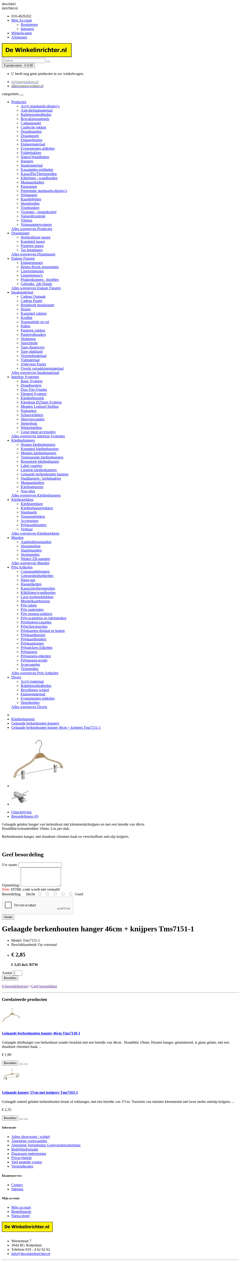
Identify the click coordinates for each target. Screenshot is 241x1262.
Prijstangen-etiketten (36, 656)
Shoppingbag (30, 546)
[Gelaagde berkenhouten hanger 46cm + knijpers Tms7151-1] (38, 786)
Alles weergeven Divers (29, 707)
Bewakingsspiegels (35, 119)
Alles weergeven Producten (31, 229)
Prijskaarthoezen (33, 635)
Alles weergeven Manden (30, 563)
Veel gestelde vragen (26, 1162)
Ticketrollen (29, 669)
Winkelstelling (31, 428)
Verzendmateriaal (33, 356)
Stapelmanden (31, 550)
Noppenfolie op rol (35, 322)
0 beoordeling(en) (15, 986)
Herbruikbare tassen (35, 237)
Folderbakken (31, 153)
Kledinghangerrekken (37, 508)
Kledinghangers (23, 440)
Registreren (29, 25)
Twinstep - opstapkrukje (38, 212)
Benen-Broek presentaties (40, 267)
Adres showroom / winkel (30, 1137)
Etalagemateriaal (33, 144)
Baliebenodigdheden (36, 115)
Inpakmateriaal (32, 165)
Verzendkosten (22, 1166)
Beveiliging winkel (35, 690)
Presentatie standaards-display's (44, 191)
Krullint (26, 318)
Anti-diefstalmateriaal (36, 110)
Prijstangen (29, 195)
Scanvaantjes (30, 664)
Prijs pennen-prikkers (36, 614)
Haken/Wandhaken (35, 157)
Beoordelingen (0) (24, 816)
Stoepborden (30, 203)
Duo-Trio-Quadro (34, 390)
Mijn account (21, 1207)
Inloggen (27, 29)
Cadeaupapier (31, 123)
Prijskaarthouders (33, 525)
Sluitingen (28, 339)
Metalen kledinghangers (38, 453)
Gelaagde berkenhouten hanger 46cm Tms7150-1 (41, 1033)
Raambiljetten (31, 199)
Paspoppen (29, 186)
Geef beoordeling (44, 986)
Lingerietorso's (32, 275)
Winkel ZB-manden (35, 559)
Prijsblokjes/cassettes (36, 622)
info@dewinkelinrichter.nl (30, 1254)
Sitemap (17, 1189)
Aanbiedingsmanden (36, 542)
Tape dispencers (32, 347)
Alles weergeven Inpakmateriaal (35, 373)
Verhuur (27, 529)
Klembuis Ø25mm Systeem (41, 402)
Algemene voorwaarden (29, 1141)
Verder (8, 917)
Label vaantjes (31, 466)
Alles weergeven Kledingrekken (35, 533)
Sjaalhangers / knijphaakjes (41, 478)
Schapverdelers (32, 415)
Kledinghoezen (32, 487)
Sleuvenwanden (32, 419)
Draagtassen (30, 136)
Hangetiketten (31, 584)
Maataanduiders (32, 182)
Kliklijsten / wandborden (39, 178)
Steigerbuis (29, 423)
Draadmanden (31, 131)
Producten (18, 102)
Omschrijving (21, 812)
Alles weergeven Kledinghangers (36, 495)
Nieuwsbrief (20, 1216)
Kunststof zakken (34, 313)
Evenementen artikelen (38, 148)
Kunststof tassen (33, 241)
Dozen (26, 309)
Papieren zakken (33, 330)
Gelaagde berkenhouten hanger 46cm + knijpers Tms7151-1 (56, 727)
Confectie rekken (33, 127)
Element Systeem (33, 394)
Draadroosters (31, 385)
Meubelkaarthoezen (35, 601)
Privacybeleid (21, 1158)
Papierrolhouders (33, 335)
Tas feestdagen (32, 250)
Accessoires (29, 521)
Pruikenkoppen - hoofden (40, 280)
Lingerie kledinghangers (39, 470)
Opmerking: (11, 885)
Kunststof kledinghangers (40, 449)
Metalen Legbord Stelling (40, 406)
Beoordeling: (11, 894)
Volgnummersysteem (36, 225)
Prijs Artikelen (21, 567)
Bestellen (10, 978)
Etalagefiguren (31, 140)
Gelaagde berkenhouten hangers (44, 474)
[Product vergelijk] (26, 1064)
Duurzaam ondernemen (28, 1154)
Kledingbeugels (32, 398)
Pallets (25, 326)
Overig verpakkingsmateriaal (42, 368)
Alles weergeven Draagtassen (33, 254)
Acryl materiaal (32, 681)
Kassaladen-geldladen (37, 170)
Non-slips (28, 491)
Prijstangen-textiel (34, 660)
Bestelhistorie (21, 1212)
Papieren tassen (32, 246)
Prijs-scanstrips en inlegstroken (43, 618)
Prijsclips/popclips (34, 626)
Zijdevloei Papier (33, 364)
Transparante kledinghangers (42, 457)
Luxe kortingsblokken (37, 597)
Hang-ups (28, 580)
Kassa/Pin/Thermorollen (39, 174)
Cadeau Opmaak (33, 296)
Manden (17, 538)
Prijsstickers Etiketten (36, 648)
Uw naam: (9, 865)
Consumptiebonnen (35, 571)
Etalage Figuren (23, 258)
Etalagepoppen (32, 263)
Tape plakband (32, 351)
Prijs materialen (32, 609)
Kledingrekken (22, 500)
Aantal (7, 973)
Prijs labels (29, 605)
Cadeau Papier (31, 301)
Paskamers (28, 411)
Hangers (27, 161)
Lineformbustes (32, 271)
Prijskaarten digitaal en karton (43, 631)
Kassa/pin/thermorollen (38, 588)
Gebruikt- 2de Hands (36, 284)
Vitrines (26, 220)
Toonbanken (30, 208)
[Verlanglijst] (21, 1064)
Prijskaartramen (32, 643)
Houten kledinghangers (38, 445)
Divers (16, 677)
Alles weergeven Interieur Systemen (38, 436)
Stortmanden (30, 555)
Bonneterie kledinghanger (40, 461)
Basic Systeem (31, 381)
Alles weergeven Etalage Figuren (36, 288)
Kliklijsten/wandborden (38, 593)
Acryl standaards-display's (40, 106)
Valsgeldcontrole (33, 216)
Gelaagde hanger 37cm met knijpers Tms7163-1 (40, 1092)
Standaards (29, 512)
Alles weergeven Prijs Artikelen (34, 673)
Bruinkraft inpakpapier (37, 305)
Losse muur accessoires (38, 432)
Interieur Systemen (25, 377)
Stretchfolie (29, 343)
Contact (17, 1185)
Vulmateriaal (30, 360)
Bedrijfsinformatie (24, 1149)
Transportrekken (33, 516)
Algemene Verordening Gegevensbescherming (45, 1145)
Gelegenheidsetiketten (37, 576)
